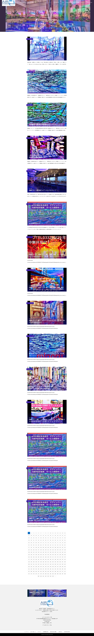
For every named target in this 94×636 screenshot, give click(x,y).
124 (55, 549)
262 (41, 571)
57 (48, 540)
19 (33, 535)
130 (31, 552)
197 (38, 561)
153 (48, 554)
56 (45, 540)
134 (41, 552)
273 (29, 573)
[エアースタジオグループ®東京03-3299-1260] (47, 603)
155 (53, 554)
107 (53, 547)
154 (50, 554)
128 (65, 549)
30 (60, 535)
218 (50, 564)
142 (60, 552)
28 (55, 535)
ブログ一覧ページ (56, 2)
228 (36, 566)
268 (55, 571)
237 (57, 566)
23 (43, 535)
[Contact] (48, 625)
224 (65, 564)
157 (57, 554)
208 (65, 561)
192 (65, 559)
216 (45, 564)
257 (29, 571)
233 (48, 566)
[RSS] (50, 625)
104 (45, 547)
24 (45, 535)
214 (41, 564)
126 (60, 549)
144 (65, 552)
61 (57, 540)
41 (48, 537)
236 (55, 566)
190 (60, 559)
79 (62, 542)
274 (31, 573)
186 (50, 559)
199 (43, 561)
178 (31, 559)
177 (29, 559)
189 (57, 559)
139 (53, 552)
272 (65, 571)
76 (55, 542)
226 (31, 566)
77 (57, 542)
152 (45, 554)
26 (50, 535)
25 (48, 535)
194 (31, 561)
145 (29, 554)
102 (41, 547)
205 (57, 561)
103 (43, 547)
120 (45, 549)
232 (45, 566)
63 (62, 540)
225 (29, 566)
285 (57, 573)
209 (29, 564)
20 (36, 535)
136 (45, 552)
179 (33, 559)
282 (50, 573)
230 (41, 566)
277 (38, 573)
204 (55, 561)
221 (57, 564)
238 (60, 566)
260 (36, 571)
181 (38, 559)
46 (60, 537)
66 (31, 542)
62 (60, 540)
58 (50, 540)
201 (48, 561)
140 (55, 552)
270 (60, 571)
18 (31, 535)
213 (38, 564)
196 (36, 561)
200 (45, 561)
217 (48, 564)
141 (57, 552)
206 (60, 561)
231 (43, 566)
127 (62, 549)
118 (40, 549)
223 (62, 564)
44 (55, 537)
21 (38, 535)
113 (28, 549)
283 (53, 573)
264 (45, 571)
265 (48, 571)
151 (43, 554)
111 (62, 547)
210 (31, 564)
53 (38, 540)
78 (60, 542)
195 (33, 561)
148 (36, 554)
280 (45, 573)
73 (48, 542)
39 (43, 537)
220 (55, 564)
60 (55, 540)
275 (33, 573)
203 (53, 561)
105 (48, 547)
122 (50, 549)
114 (31, 549)
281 (48, 573)
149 (38, 554)
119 (43, 549)
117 (38, 549)
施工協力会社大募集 (76, 2)
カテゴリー (62, 2)
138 (50, 552)
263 (43, 571)
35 (33, 537)
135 (43, 552)
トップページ (49, 2)
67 (33, 542)
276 (36, 573)
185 (48, 559)
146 (31, 554)
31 (62, 535)
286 (60, 573)
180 (36, 559)
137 (48, 552)
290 (41, 576)
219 (53, 564)
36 (36, 537)
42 (50, 537)
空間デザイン (29, 435)
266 (50, 571)
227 (33, 566)
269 (57, 571)
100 (36, 547)
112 (64, 547)
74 (50, 542)
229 (38, 566)
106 (50, 547)
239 (62, 566)
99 (33, 547)
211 (33, 564)
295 (53, 576)
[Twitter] (45, 625)
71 (43, 542)
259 (33, 571)
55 (43, 540)
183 (43, 559)
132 (36, 552)
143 (62, 552)
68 (36, 542)
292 (45, 576)
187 (53, 559)
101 (38, 547)
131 (33, 552)
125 (57, 549)
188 (55, 559)
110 (60, 547)
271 (62, 571)
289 (38, 576)
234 (50, 566)
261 (38, 571)
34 (31, 537)
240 (65, 566)
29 (57, 535)
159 (62, 554)
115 (33, 549)
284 (55, 573)
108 (55, 547)
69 (38, 542)
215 (43, 564)
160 (65, 554)
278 (41, 573)
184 (45, 559)
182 (41, 559)
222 (60, 564)
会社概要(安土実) (68, 2)
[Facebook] (43, 625)
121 (48, 549)
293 (48, 576)
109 (57, 547)
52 (36, 540)
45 (57, 537)
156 (55, 554)
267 (53, 571)
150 (41, 554)
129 (29, 552)
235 (53, 566)
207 (62, 561)
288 (65, 573)
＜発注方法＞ (83, 2)
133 (38, 552)
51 (33, 540)
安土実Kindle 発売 (89, 2)
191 (62, 559)
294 (50, 576)
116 (36, 549)
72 (45, 542)
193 (29, 561)
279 (43, 573)
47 (62, 537)
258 (31, 571)
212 (36, 564)
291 (43, 576)
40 (45, 537)
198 (41, 561)
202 (50, 561)
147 (33, 554)
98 (31, 547)
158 (60, 554)
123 (53, 549)
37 (38, 537)
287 (62, 573)
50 (31, 540)
